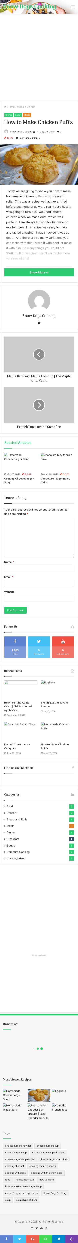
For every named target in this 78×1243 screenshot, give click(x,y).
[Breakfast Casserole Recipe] (57, 689)
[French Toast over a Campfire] (20, 731)
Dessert (12, 812)
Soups (11, 845)
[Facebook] (31, 1228)
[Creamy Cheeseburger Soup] (20, 462)
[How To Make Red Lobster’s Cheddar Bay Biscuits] (39, 1111)
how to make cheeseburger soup (23, 1186)
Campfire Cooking (18, 851)
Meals (20, 106)
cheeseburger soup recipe (19, 1159)
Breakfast (13, 839)
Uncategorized (16, 858)
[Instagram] (46, 1228)
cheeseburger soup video (54, 1159)
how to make (46, 1179)
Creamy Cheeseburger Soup (19, 481)
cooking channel (14, 1166)
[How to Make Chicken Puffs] (57, 731)
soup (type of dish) (26, 1199)
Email (8, 576)
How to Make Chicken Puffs (55, 746)
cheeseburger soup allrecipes (48, 1152)
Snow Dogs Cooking (20, 131)
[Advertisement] (39, 59)
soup (8, 1199)
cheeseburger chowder (18, 1145)
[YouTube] (41, 1228)
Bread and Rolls (17, 819)
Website (9, 591)
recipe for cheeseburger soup (21, 1193)
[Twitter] (36, 1228)
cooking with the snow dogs (46, 1172)
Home (11, 106)
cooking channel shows (42, 1166)
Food (18, 115)
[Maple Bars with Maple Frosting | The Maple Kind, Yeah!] (14, 1109)
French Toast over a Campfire (17, 746)
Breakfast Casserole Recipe (54, 705)
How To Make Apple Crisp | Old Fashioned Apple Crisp (18, 707)
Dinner (31, 106)
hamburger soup (25, 1179)
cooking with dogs (15, 1172)
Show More (38, 272)
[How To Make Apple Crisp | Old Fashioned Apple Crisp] (20, 689)
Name (9, 562)
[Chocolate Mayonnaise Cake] (57, 462)
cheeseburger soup (16, 1152)
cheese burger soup (48, 1145)
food (7, 1179)
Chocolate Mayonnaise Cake (55, 481)
